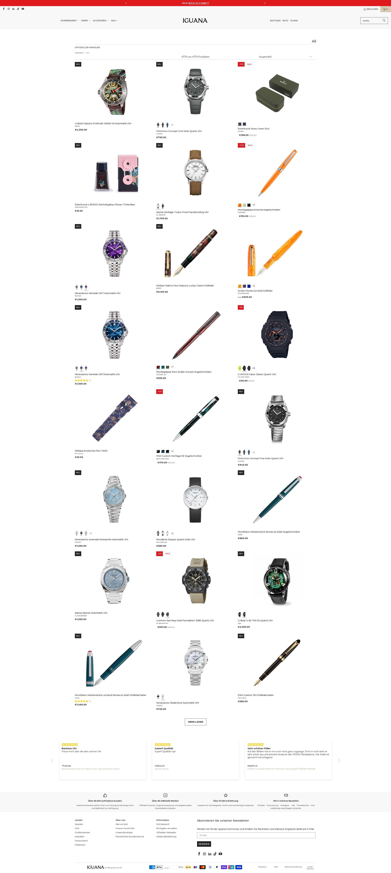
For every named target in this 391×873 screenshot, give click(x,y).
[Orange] (240, 205)
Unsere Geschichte (125, 828)
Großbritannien (82, 832)
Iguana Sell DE (116, 868)
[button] (70, 20)
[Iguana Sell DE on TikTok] (18, 9)
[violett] (86, 287)
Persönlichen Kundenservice (130, 836)
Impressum (262, 867)
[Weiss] (158, 206)
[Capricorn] (167, 367)
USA (77, 828)
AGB (276, 867)
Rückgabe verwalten (166, 828)
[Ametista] (244, 286)
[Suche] (384, 20)
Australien (79, 836)
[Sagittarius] (163, 367)
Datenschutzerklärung (293, 867)
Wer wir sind (122, 824)
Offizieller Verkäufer (166, 832)
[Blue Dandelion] (244, 124)
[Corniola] (240, 286)
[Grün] (244, 205)
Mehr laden (195, 722)
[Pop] (249, 286)
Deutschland (81, 840)
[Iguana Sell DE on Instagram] (8, 9)
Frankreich (80, 845)
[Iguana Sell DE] (195, 21)
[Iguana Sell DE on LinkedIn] (13, 9)
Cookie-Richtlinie (310, 868)
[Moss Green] (240, 124)
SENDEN (204, 844)
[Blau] (167, 125)
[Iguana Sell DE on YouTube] (22, 9)
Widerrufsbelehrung (166, 836)
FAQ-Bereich (162, 824)
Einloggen (372, 9)
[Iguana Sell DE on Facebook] (3, 9)
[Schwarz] (158, 125)
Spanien (79, 824)
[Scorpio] (158, 367)
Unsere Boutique (124, 832)
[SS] (244, 614)
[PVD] (240, 614)
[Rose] (86, 533)
